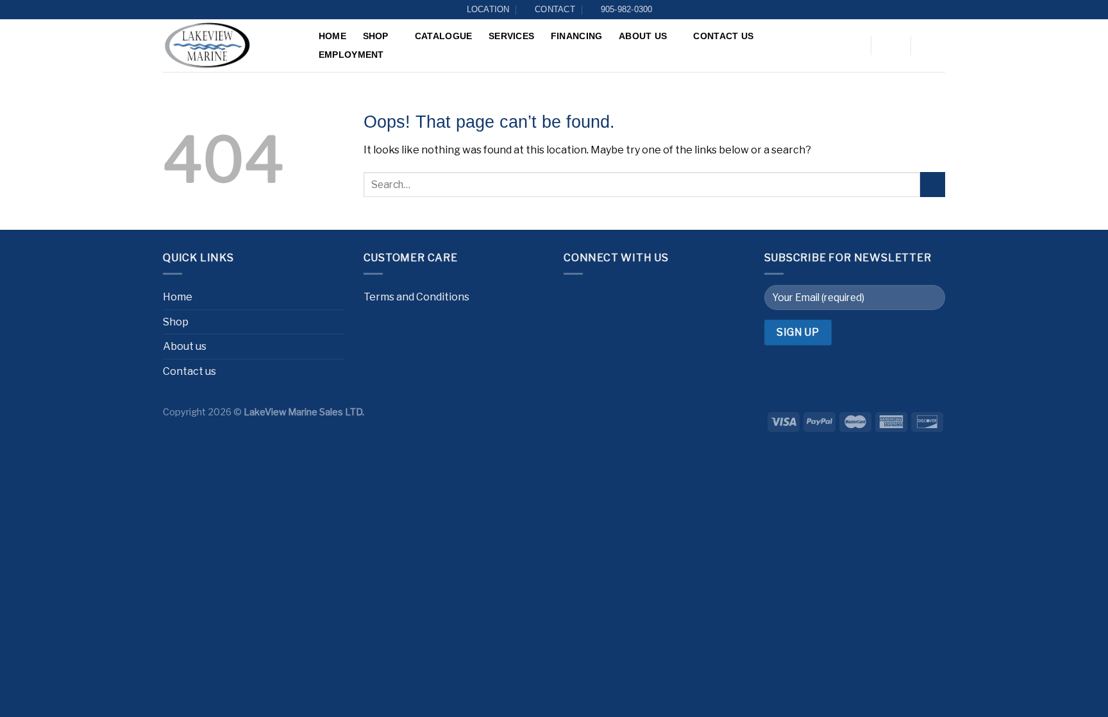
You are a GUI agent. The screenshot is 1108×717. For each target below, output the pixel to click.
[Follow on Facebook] (576, 298)
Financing (577, 36)
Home (332, 36)
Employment (351, 54)
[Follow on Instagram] (602, 298)
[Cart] (930, 46)
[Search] (852, 47)
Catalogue (444, 36)
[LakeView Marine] (227, 45)
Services (511, 36)
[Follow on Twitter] (628, 298)
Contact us (723, 36)
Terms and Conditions (416, 297)
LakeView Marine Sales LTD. (304, 412)
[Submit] (932, 184)
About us (643, 36)
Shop (376, 36)
